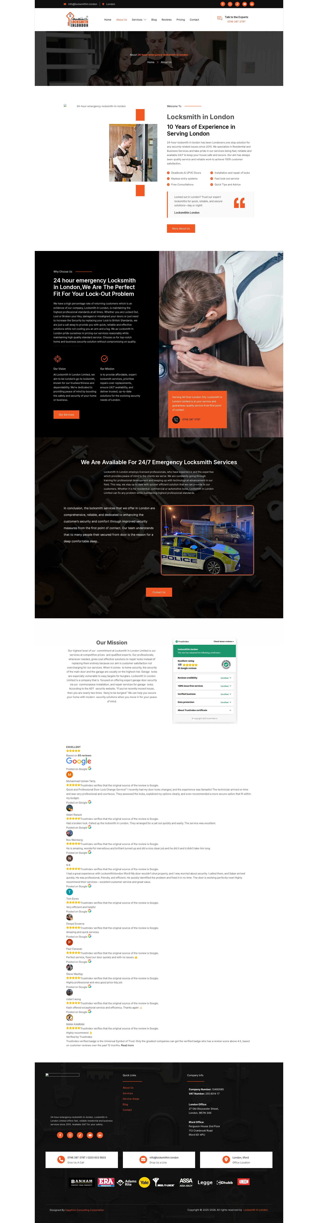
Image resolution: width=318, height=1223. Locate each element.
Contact (194, 19)
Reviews (167, 19)
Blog (154, 19)
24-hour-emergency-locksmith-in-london (162, 54)
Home (107, 19)
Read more (127, 1045)
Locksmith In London (255, 1209)
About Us (121, 19)
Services (137, 19)
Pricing (181, 19)
